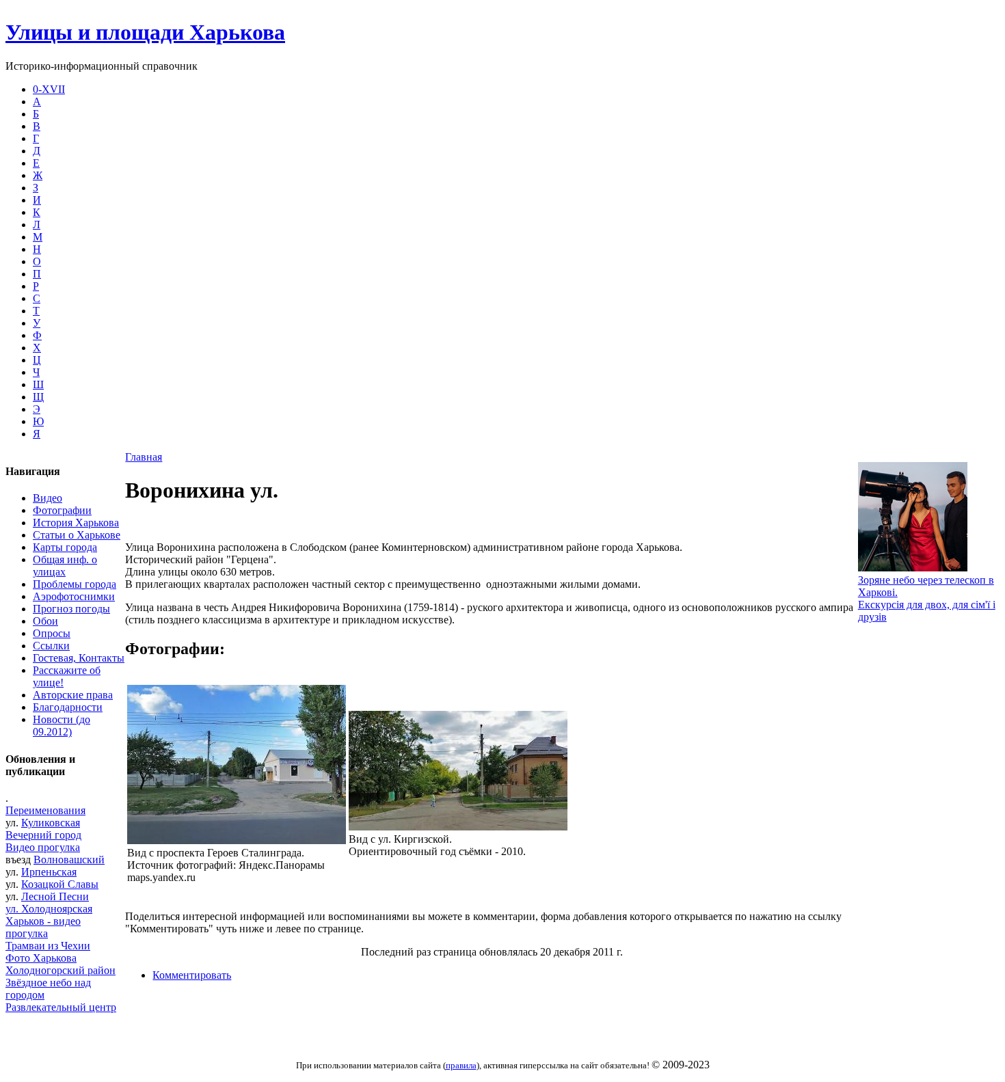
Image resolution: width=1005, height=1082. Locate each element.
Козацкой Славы (59, 884)
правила (461, 1065)
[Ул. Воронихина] (458, 827)
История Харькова (76, 522)
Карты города (65, 547)
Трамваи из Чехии (47, 945)
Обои (45, 621)
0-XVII (49, 89)
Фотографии (62, 510)
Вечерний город (43, 835)
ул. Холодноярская (48, 909)
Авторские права (73, 695)
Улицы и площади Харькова (145, 32)
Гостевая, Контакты (78, 658)
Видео (47, 498)
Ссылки (51, 645)
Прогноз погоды (71, 608)
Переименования (45, 810)
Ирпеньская (49, 872)
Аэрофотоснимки (74, 596)
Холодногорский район (60, 970)
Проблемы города (74, 584)
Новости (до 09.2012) (61, 726)
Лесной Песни (55, 896)
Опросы (51, 633)
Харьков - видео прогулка (43, 927)
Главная (143, 457)
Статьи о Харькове (76, 535)
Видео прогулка (42, 847)
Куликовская (50, 822)
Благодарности (68, 707)
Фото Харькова (41, 958)
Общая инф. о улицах (65, 566)
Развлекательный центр (60, 1007)
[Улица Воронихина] (236, 840)
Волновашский (69, 859)
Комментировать (191, 975)
